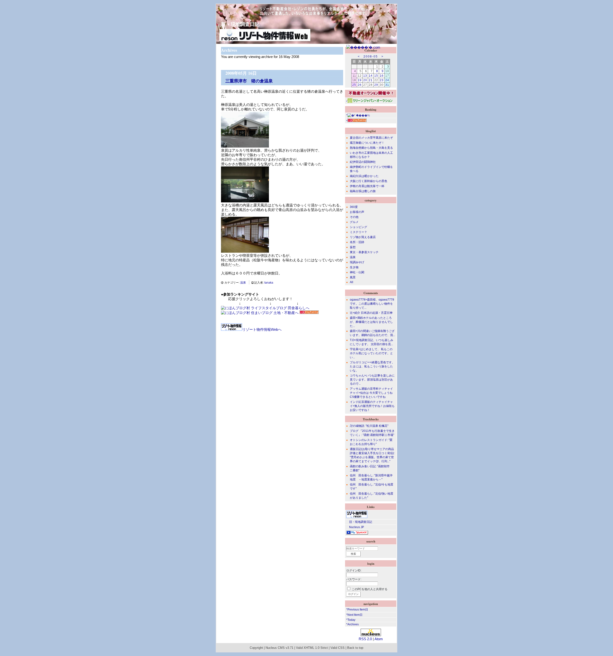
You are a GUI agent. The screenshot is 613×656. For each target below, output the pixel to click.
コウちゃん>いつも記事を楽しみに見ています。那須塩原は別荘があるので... (372, 379)
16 (382, 75)
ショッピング (358, 227)
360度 (354, 207)
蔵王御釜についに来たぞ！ (367, 142)
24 (387, 80)
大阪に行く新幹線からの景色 (368, 181)
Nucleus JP (355, 527)
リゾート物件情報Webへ (262, 329)
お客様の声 (357, 212)
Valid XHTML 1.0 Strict (312, 648)
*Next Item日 (354, 614)
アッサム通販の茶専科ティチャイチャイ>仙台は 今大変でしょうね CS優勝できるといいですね (371, 393)
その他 (354, 217)
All (351, 282)
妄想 (353, 247)
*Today (350, 620)
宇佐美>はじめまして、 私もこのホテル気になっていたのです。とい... (371, 353)
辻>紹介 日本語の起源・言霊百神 (371, 312)
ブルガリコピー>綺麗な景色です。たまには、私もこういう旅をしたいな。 (372, 366)
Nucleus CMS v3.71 (279, 648)
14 (371, 75)
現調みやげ (357, 262)
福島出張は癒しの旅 (363, 191)
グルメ (354, 222)
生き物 (354, 267)
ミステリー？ (358, 232)
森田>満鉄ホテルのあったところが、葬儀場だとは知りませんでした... (371, 322)
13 (365, 75)
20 (365, 80)
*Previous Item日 (357, 609)
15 (376, 75)
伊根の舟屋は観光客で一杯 (367, 186)
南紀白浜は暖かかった (364, 176)
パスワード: (353, 579)
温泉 (243, 282)
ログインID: (353, 570)
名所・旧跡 (357, 242)
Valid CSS (337, 648)
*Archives (352, 624)
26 (360, 84)
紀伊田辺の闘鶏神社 (363, 162)
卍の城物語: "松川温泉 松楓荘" (369, 426)
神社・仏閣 (357, 272)
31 (387, 84)
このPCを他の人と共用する (369, 589)
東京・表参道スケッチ (364, 252)
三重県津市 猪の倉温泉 (249, 81)
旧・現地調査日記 (359, 522)
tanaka (268, 282)
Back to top (355, 648)
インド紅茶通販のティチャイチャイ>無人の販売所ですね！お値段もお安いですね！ (372, 406)
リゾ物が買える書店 (363, 237)
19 (360, 80)
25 (354, 84)
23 (382, 80)
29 (376, 84)
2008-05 (370, 56)
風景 (353, 277)
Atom (379, 639)
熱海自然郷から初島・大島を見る (371, 147)
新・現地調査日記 (237, 24)
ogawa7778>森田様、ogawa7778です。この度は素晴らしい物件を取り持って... (372, 303)
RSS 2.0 (365, 639)
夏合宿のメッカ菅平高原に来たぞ (371, 137)
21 (371, 80)
